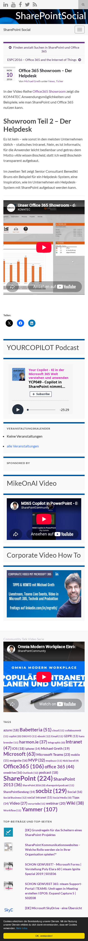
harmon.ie (33, 741)
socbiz (51, 790)
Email (57, 736)
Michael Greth (32, 81)
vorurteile (36, 803)
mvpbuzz (54, 760)
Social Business (15, 797)
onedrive (12, 772)
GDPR (71, 736)
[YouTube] (13, 3)
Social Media (62, 797)
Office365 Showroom (49, 91)
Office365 (23, 766)
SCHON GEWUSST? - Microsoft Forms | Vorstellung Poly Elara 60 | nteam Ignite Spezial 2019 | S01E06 (53, 869)
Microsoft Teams (53, 754)
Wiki (75, 803)
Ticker (59, 81)
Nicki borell (71, 760)
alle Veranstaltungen (23, 446)
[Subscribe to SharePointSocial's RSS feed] (35, 3)
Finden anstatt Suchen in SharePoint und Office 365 (46, 49)
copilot (15, 736)
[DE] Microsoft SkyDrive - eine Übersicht (53, 908)
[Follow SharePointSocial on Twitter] (27, 3)
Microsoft (19, 754)
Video (18, 803)
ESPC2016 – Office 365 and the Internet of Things (41, 60)
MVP (36, 760)
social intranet (39, 797)
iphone (32, 748)
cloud (58, 730)
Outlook (30, 772)
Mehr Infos (21, 928)
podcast (48, 772)
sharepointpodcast (60, 785)
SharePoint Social (16, 29)
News (51, 81)
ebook (44, 736)
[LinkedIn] (5, 3)
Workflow (12, 810)
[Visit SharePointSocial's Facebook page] (20, 3)
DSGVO (29, 736)
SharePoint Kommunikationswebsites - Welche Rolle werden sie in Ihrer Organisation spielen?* (52, 849)
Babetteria (35, 729)
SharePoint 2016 (34, 785)
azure (11, 730)
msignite (18, 760)
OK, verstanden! (44, 935)
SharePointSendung (19, 792)
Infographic (56, 742)
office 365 (59, 766)
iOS (18, 748)
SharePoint (28, 778)
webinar (56, 803)
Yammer (40, 809)
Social (74, 792)
